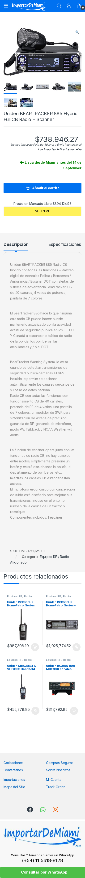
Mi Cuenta (53, 780)
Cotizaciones (13, 763)
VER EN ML (42, 211)
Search (59, 5)
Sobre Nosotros (58, 770)
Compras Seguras (59, 763)
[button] (77, 32)
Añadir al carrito (46, 188)
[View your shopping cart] (78, 5)
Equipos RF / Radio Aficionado (19, 598)
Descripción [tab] (16, 244)
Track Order (55, 787)
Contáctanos (13, 770)
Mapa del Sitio (14, 787)
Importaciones (14, 780)
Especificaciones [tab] (64, 244)
